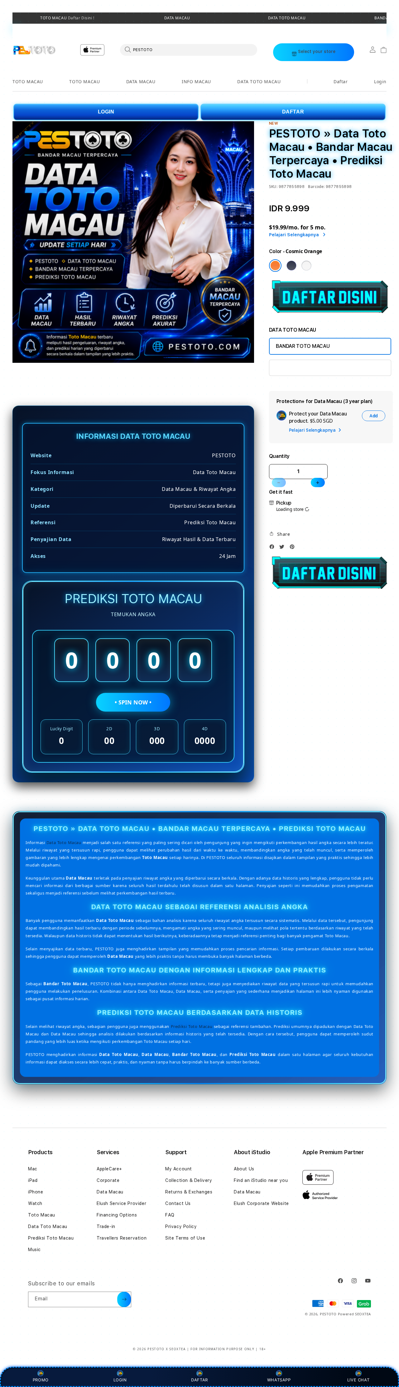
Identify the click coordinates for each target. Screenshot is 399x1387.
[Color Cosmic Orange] (275, 265)
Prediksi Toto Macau (192, 1026)
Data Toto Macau (63, 842)
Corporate (108, 1180)
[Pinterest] (293, 548)
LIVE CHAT (358, 1379)
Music (34, 1249)
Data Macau (110, 1191)
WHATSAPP (279, 1379)
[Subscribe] (124, 1299)
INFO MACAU (196, 81)
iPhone (35, 1191)
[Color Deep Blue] (291, 266)
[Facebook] (273, 548)
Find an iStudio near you (261, 1180)
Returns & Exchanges (188, 1191)
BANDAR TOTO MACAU (303, 346)
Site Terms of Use (185, 1238)
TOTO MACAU (67, 18)
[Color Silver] (306, 266)
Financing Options (117, 1214)
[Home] (34, 50)
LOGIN (106, 111)
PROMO (41, 1379)
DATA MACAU (177, 18)
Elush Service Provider (121, 1203)
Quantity (279, 456)
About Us (244, 1168)
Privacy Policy (181, 1226)
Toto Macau (41, 1214)
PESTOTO (328, 1314)
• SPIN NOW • (133, 702)
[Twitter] (283, 548)
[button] (27, 81)
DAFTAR (293, 111)
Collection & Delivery (188, 1180)
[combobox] (188, 49)
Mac (32, 1168)
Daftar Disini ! (80, 18)
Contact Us (178, 1203)
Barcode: (316, 186)
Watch (35, 1203)
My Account (178, 1168)
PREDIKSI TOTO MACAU (303, 368)
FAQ (170, 1214)
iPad (32, 1180)
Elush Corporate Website (261, 1203)
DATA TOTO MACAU (287, 18)
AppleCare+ (109, 1168)
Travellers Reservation (122, 1238)
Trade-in (106, 1226)
